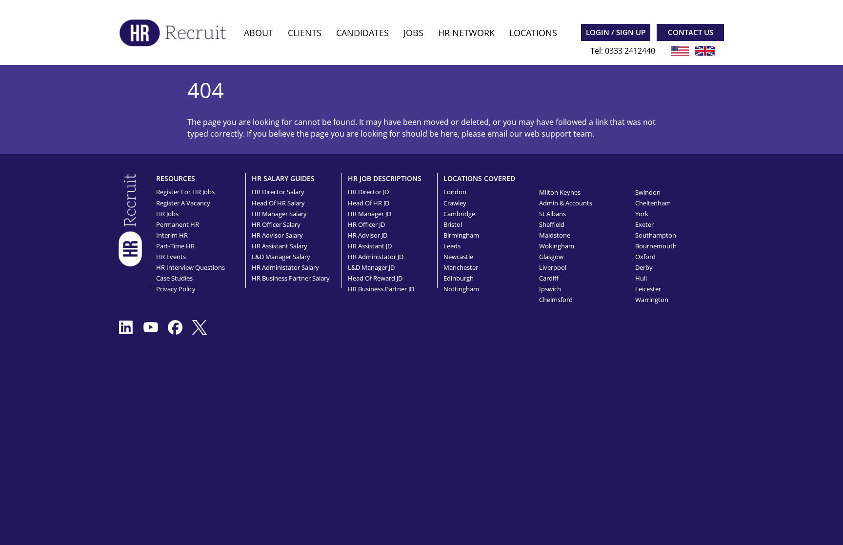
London (454, 191)
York (641, 213)
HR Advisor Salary (277, 235)
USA (680, 51)
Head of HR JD (368, 203)
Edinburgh (458, 278)
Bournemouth (656, 246)
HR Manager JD (369, 213)
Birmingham (461, 235)
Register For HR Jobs (185, 191)
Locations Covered (479, 178)
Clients (304, 33)
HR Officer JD (366, 224)
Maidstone (554, 235)
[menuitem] (259, 33)
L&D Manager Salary (281, 256)
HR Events (171, 256)
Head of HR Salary (278, 203)
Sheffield (551, 224)
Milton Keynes (560, 192)
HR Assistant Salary (279, 246)
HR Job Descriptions (385, 178)
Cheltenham (653, 203)
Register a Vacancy (183, 203)
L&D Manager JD (371, 267)
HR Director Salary (278, 191)
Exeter (644, 224)
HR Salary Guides (283, 178)
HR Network (466, 33)
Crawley (454, 203)
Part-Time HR (175, 246)
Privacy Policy (176, 288)
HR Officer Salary (276, 224)
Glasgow (551, 256)
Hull (641, 278)
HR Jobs (167, 213)
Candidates (362, 33)
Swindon (648, 192)
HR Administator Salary (285, 267)
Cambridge (459, 213)
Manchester (460, 267)
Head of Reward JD (375, 278)
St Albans (552, 213)
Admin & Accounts (565, 203)
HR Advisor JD (367, 235)
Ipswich (550, 288)
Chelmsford (556, 299)
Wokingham (556, 246)
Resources (175, 178)
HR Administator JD (375, 256)
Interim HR (172, 235)
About (258, 33)
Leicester (648, 288)
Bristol (452, 224)
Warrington (651, 299)
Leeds (452, 246)
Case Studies (174, 278)
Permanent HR (177, 224)
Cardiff (549, 278)
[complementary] (130, 219)
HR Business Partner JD (381, 288)
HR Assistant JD (370, 246)
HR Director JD (368, 191)
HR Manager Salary (279, 213)
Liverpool (552, 267)
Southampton (655, 235)
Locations (533, 33)
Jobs (413, 33)
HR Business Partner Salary (291, 278)
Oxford (645, 256)
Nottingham (461, 288)
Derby (644, 267)
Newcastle (458, 256)
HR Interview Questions (190, 267)
